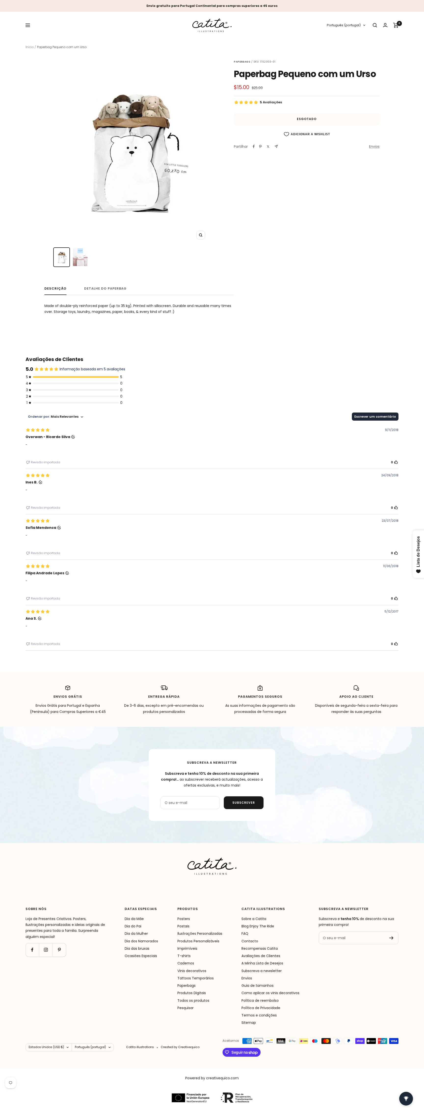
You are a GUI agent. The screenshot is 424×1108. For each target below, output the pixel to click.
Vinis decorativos (191, 970)
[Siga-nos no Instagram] (46, 950)
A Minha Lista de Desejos (262, 963)
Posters (183, 918)
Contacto (249, 941)
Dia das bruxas (137, 948)
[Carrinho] (395, 25)
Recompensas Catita (259, 948)
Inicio (30, 47)
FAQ (244, 933)
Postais (183, 926)
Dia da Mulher (136, 933)
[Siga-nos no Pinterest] (59, 950)
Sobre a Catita (253, 918)
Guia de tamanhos (257, 985)
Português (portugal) (344, 25)
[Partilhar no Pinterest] (260, 146)
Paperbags (186, 985)
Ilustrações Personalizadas (199, 933)
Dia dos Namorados (141, 941)
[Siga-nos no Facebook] (32, 950)
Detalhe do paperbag (105, 289)
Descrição (55, 289)
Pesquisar (185, 1007)
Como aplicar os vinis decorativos (270, 992)
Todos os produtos (193, 1000)
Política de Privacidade (260, 1007)
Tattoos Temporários (195, 978)
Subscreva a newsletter (261, 970)
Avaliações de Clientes (260, 955)
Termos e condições (259, 1015)
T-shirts (184, 955)
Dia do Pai (133, 926)
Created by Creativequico (180, 1047)
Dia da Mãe (134, 918)
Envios (374, 146)
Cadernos (185, 963)
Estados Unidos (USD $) (46, 1047)
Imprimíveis (187, 948)
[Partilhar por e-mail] (276, 146)
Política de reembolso (260, 1000)
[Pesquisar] (375, 25)
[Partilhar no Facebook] (254, 146)
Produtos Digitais (191, 992)
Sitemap (248, 1022)
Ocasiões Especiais (141, 955)
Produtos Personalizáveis (198, 941)
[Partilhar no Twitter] (268, 146)
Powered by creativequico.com (212, 1078)
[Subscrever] (391, 938)
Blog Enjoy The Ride (257, 926)
